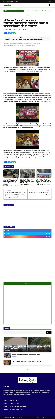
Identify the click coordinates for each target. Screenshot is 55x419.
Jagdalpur (25, 29)
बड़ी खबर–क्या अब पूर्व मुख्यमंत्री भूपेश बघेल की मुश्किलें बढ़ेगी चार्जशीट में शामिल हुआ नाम (22, 43)
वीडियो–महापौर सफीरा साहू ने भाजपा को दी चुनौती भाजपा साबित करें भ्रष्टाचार (20, 45)
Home (17, 1)
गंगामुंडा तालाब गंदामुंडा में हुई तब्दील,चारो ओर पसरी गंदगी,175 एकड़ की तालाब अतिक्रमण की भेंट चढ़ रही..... (33, 10)
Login (38, 417)
